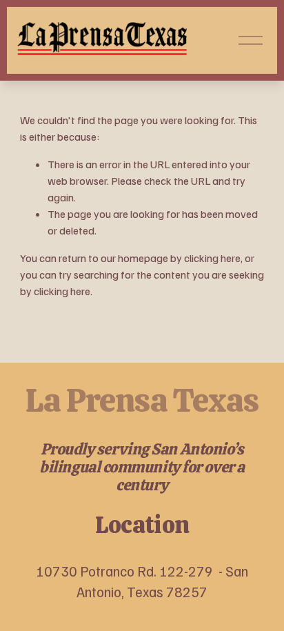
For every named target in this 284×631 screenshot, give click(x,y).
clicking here (212, 258)
